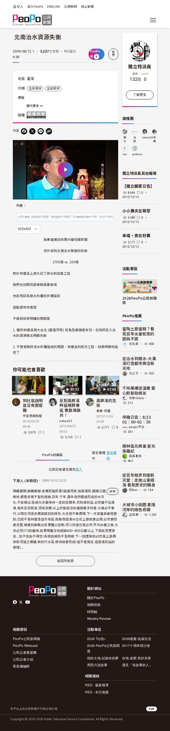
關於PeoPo (95, 597)
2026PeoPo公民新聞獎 (139, 300)
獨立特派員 (139, 66)
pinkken (137, 154)
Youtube (28, 602)
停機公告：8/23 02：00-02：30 (136, 419)
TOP (151, 709)
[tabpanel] (65, 509)
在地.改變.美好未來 (136, 658)
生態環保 (35, 88)
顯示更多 (33, 106)
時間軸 (92, 611)
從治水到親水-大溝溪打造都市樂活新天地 (139, 363)
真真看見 (135, 456)
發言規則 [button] (112, 455)
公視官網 (70, 7)
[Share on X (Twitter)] (32, 131)
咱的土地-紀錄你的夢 (103, 658)
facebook (15, 602)
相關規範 (94, 604)
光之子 (133, 373)
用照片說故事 (97, 664)
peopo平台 (136, 427)
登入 (20, 6)
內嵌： (21, 206)
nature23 (66, 421)
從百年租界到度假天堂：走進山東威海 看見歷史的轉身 (138, 480)
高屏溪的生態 (106, 402)
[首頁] (32, 20)
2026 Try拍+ (96, 638)
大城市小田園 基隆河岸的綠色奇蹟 (138, 507)
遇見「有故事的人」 (137, 664)
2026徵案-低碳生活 (136, 638)
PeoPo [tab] (52, 455)
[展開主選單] (153, 20)
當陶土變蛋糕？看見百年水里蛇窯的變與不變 (138, 333)
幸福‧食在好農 (136, 235)
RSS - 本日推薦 (97, 692)
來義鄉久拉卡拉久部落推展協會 (154, 139)
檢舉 (113, 53)
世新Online (136, 398)
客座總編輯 (21, 666)
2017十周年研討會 (136, 645)
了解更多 (139, 95)
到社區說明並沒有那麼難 (33, 405)
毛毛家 (133, 344)
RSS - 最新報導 (97, 685)
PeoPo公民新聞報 (26, 638)
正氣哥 (133, 515)
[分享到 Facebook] (24, 131)
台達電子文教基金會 (134, 139)
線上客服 (87, 7)
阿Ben (133, 490)
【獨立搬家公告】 (138, 186)
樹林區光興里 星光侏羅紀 (138, 448)
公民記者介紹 (23, 659)
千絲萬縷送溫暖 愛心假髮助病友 (138, 390)
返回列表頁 (65, 561)
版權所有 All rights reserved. (37, 115)
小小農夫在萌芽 (136, 211)
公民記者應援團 (24, 652)
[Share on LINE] (41, 131)
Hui (125, 154)
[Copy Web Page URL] (49, 131)
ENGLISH (53, 7)
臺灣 (30, 79)
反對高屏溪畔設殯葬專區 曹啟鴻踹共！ (70, 407)
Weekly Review (99, 618)
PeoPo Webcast (25, 645)
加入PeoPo (35, 7)
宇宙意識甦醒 (32, 416)
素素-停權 (103, 411)
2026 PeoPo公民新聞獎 (103, 648)
